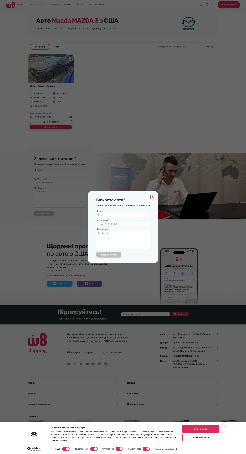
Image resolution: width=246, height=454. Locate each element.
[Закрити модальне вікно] (152, 197)
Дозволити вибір (201, 437)
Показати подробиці (164, 449)
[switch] (94, 449)
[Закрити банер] (224, 426)
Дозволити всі (200, 429)
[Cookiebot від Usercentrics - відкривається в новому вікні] (34, 449)
